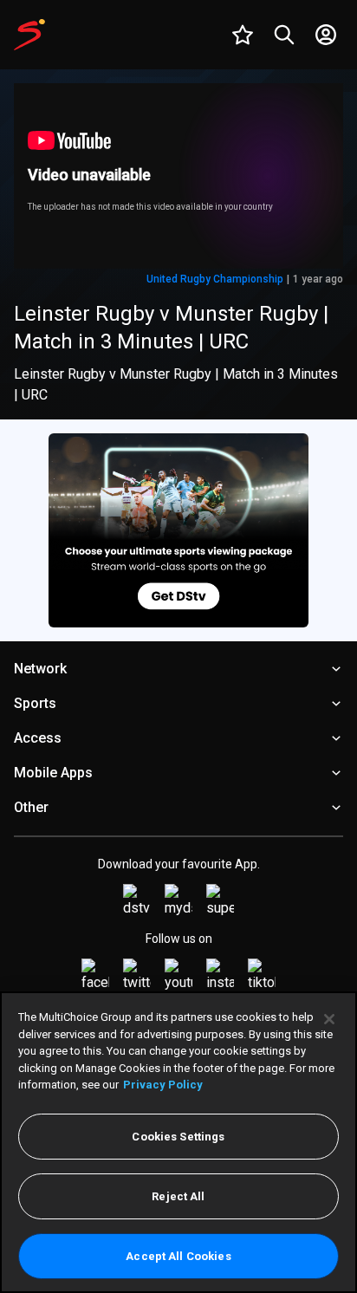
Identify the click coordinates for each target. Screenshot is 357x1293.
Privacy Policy (163, 1084)
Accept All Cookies (178, 1256)
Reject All (178, 1196)
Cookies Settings (178, 1136)
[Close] (329, 1019)
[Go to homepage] (29, 34)
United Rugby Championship (214, 279)
